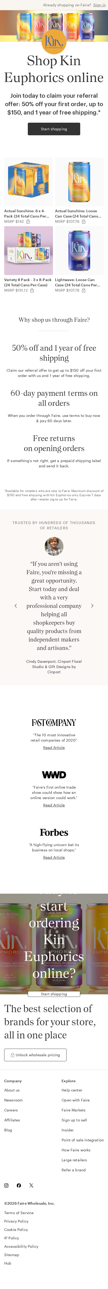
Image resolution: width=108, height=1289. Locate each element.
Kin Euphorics (60, 495)
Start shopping (54, 129)
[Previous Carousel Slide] (15, 605)
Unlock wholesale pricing (38, 1055)
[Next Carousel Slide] (92, 605)
